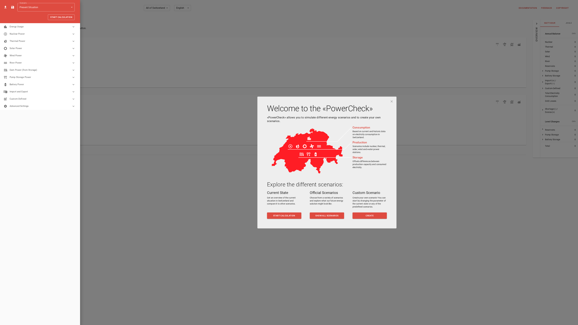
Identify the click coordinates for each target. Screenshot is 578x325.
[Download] (5, 7)
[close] (391, 101)
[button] (40, 26)
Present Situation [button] (29, 7)
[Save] (12, 7)
